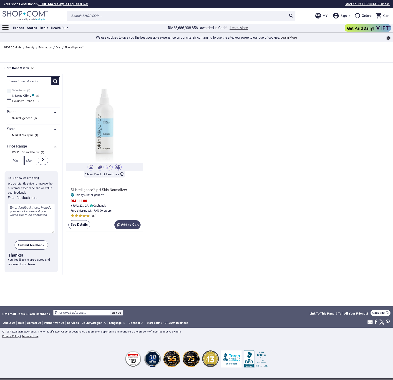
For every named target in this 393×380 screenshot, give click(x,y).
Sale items (20, 91)
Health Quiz (59, 28)
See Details (78, 226)
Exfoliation (45, 47)
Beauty (30, 47)
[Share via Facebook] (375, 322)
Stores (32, 28)
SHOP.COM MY (12, 47)
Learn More (239, 28)
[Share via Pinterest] (387, 322)
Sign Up (116, 312)
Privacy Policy (11, 336)
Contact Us (34, 323)
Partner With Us (54, 323)
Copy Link (380, 313)
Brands (18, 28)
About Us (9, 323)
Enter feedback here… (23, 197)
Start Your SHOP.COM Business (367, 4)
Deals (44, 28)
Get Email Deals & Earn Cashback (26, 313)
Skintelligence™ (74, 47)
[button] (94, 323)
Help (21, 323)
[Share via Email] (370, 323)
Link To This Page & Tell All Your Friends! (339, 313)
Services (73, 323)
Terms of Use (30, 336)
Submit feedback (31, 245)
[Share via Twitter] (381, 322)
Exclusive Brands (25, 101)
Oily (58, 47)
